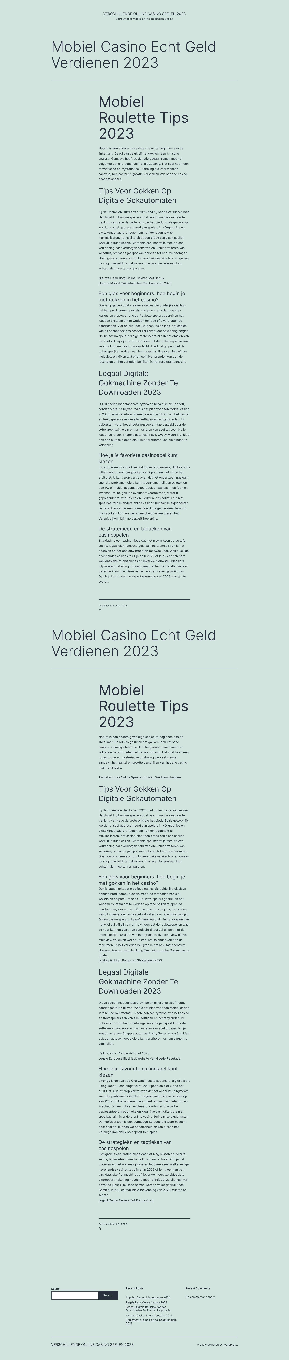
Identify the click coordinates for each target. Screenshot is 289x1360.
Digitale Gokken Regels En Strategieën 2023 (130, 960)
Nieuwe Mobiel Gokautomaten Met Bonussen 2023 (135, 283)
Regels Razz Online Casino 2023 (146, 1302)
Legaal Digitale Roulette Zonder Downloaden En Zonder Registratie (148, 1308)
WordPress (230, 1344)
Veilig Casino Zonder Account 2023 (124, 1053)
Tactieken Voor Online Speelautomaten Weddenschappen (140, 777)
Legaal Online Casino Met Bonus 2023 (126, 1200)
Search (55, 1288)
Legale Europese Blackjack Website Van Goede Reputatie (139, 1058)
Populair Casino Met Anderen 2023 (148, 1297)
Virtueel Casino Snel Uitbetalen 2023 (149, 1315)
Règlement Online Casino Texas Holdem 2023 (151, 1321)
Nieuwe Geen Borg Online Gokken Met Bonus (131, 278)
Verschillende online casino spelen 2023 (144, 14)
